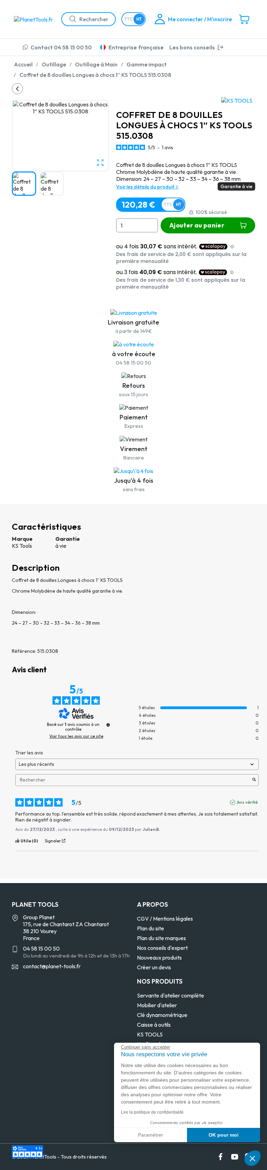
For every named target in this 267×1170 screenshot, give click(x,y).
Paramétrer (150, 1135)
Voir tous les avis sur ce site (76, 736)
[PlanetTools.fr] (35, 18)
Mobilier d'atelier (157, 1005)
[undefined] (108, 725)
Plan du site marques (161, 938)
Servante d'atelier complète (170, 995)
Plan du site (150, 928)
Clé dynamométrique (162, 1014)
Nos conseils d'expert (162, 947)
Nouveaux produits (159, 957)
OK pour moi (223, 1135)
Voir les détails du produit (145, 187)
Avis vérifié (247, 802)
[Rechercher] (70, 19)
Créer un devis (154, 967)
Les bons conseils (192, 47)
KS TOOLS (150, 1034)
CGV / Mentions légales (165, 918)
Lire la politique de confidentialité (152, 1112)
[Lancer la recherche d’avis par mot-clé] (254, 780)
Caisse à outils (154, 1024)
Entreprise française (136, 47)
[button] (252, 1158)
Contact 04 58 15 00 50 (61, 47)
